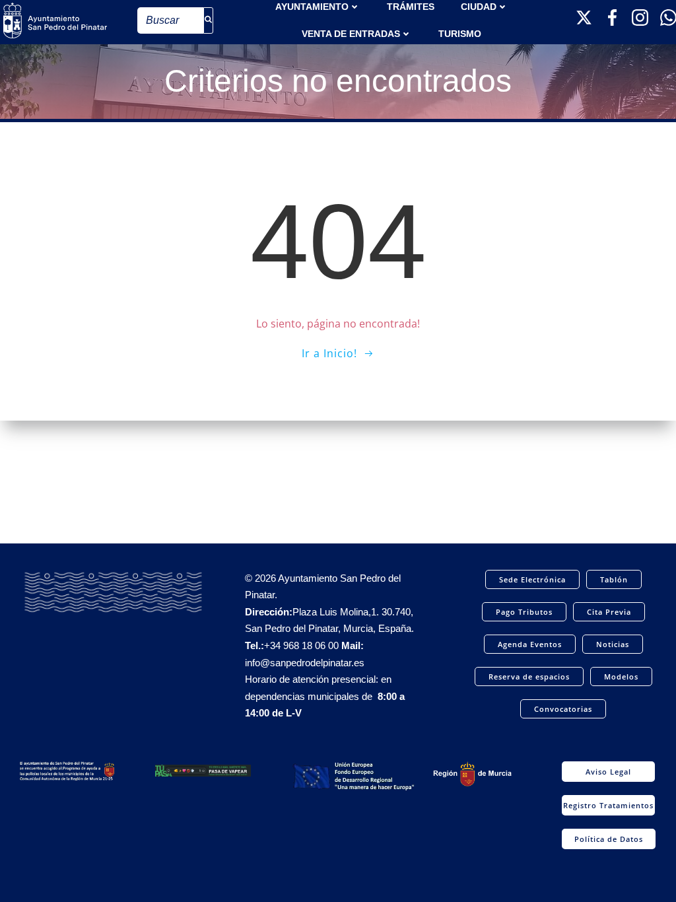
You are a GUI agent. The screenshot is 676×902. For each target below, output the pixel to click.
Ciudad (478, 6)
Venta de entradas (351, 33)
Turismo (459, 33)
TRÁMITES (410, 6)
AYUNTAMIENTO (312, 6)
